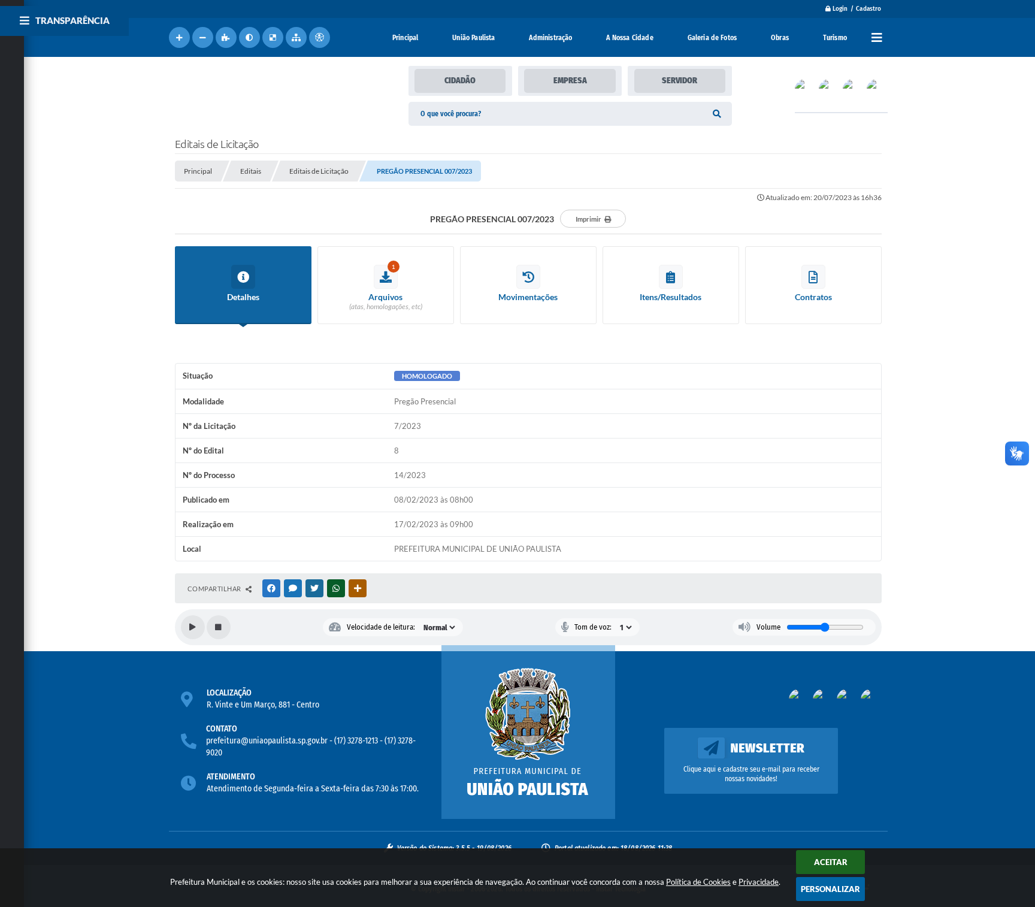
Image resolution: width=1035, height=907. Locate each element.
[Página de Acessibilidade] (319, 37)
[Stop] (219, 627)
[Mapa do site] (296, 37)
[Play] (193, 627)
